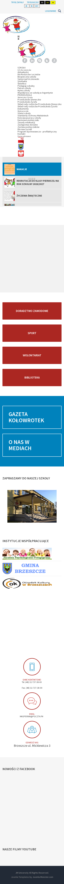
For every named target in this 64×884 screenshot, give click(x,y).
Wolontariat (32, 355)
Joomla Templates (20, 877)
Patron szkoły (24, 88)
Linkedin (32, 60)
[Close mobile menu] (18, 38)
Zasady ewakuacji (26, 122)
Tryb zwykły (17, 2)
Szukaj (59, 10)
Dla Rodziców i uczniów (29, 74)
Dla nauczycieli (25, 129)
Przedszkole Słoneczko (29, 99)
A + (36, 6)
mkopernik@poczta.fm (31, 716)
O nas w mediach (20, 445)
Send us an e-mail (32, 701)
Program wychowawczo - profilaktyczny (37, 131)
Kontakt (24, 134)
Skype (39, 60)
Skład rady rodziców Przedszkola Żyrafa (37, 106)
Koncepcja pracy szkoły (29, 117)
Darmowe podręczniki (28, 120)
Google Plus (54, 60)
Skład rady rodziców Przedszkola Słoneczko (40, 104)
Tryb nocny (33, 2)
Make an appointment (32, 666)
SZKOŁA (24, 68)
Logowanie (50, 11)
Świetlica (22, 83)
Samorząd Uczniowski (28, 79)
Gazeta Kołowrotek (26, 417)
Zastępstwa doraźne (28, 124)
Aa (42, 2)
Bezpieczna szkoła (27, 76)
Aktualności (23, 72)
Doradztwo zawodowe (32, 311)
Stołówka (22, 81)
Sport (32, 333)
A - (27, 6)
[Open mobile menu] (19, 36)
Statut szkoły (24, 113)
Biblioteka (32, 377)
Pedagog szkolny (26, 85)
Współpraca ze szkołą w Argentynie (35, 92)
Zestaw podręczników (28, 127)
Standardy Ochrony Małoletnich (33, 115)
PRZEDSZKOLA (25, 96)
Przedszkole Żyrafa (27, 101)
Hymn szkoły (24, 90)
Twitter (47, 60)
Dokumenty (23, 109)
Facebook (24, 60)
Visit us (32, 729)
